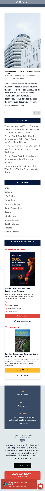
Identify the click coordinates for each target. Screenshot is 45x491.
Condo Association (17, 78)
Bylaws (8, 192)
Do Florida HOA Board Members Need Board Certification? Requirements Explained (22, 149)
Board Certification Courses (22, 475)
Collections (9, 200)
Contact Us (22, 465)
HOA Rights (10, 216)
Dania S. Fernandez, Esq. (15, 75)
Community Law (12, 204)
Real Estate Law (12, 224)
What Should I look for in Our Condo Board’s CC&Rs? (22, 72)
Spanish (8, 228)
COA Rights (9, 196)
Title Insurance (11, 232)
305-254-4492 (22, 395)
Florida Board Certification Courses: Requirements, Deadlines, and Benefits (21, 159)
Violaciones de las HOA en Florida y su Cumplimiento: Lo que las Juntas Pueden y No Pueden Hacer (21, 129)
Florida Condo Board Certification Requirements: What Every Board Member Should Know (20, 139)
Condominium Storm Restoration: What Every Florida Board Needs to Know (21, 169)
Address (22, 413)
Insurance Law (11, 220)
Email (22, 402)
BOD (6, 188)
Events (7, 212)
